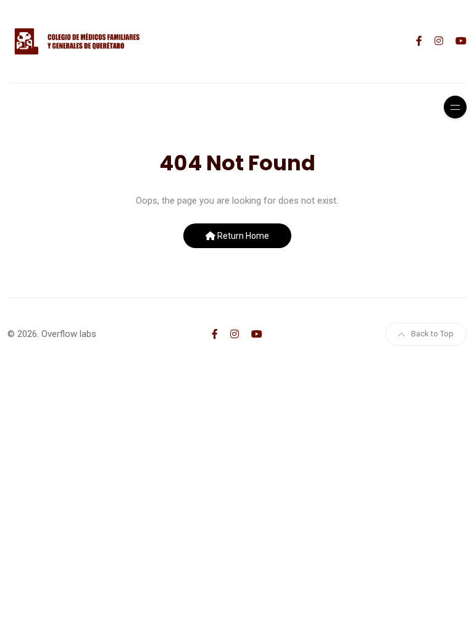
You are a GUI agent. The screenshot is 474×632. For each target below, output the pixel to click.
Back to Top (432, 333)
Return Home (242, 236)
